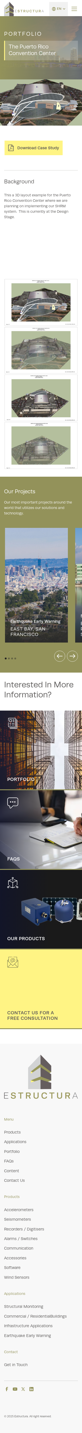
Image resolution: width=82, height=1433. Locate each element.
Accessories (15, 1258)
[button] (58, 9)
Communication (18, 1248)
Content (11, 1171)
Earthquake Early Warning (27, 1335)
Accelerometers (18, 1210)
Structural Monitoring (23, 1306)
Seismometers (17, 1219)
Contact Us (14, 1180)
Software (12, 1267)
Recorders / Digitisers (24, 1229)
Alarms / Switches (21, 1238)
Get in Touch (16, 1364)
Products (12, 1132)
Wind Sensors (16, 1277)
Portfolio (12, 1151)
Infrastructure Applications (28, 1326)
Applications (15, 1141)
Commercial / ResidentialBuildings (35, 1316)
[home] (24, 9)
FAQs (9, 1161)
